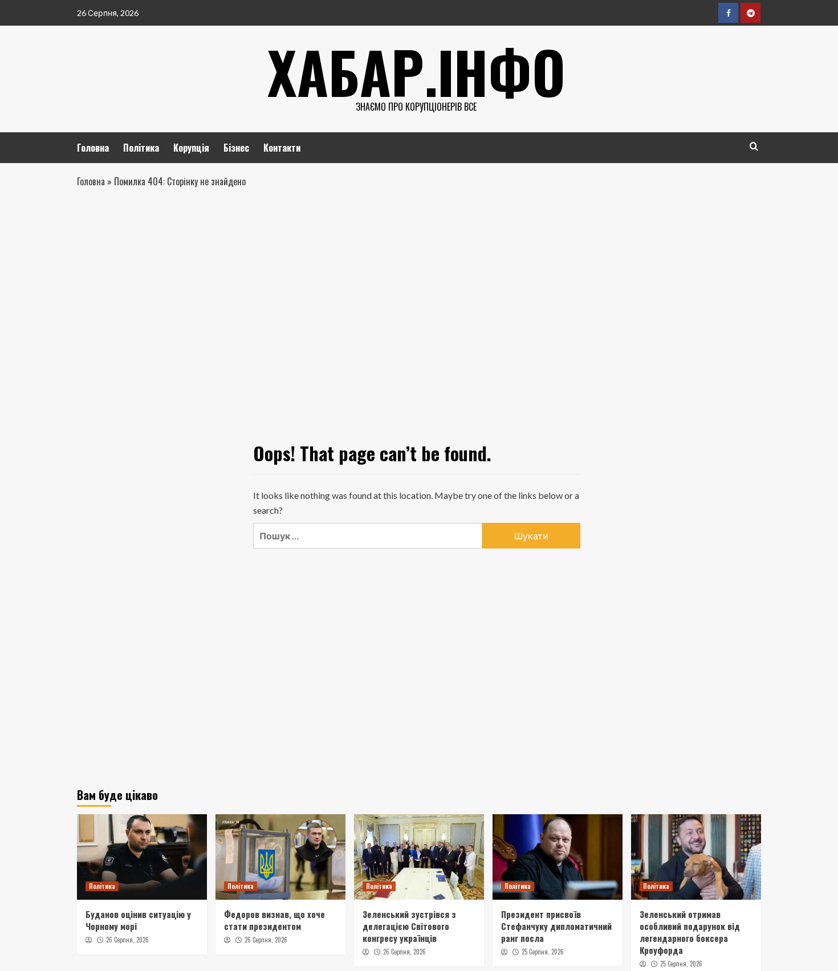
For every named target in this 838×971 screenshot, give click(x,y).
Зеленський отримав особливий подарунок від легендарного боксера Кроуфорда (690, 932)
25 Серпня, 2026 (543, 951)
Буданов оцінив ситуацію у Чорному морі (138, 920)
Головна (93, 148)
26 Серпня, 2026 (127, 939)
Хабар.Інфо (416, 71)
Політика (141, 148)
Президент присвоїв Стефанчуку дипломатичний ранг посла (556, 926)
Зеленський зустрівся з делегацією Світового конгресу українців (409, 926)
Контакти (281, 148)
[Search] (754, 146)
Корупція (191, 148)
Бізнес (236, 148)
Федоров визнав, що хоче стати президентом (274, 920)
